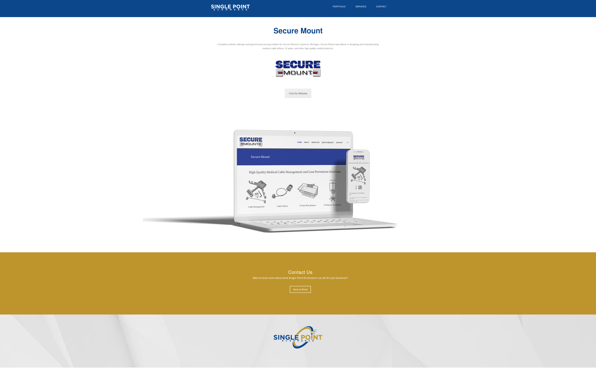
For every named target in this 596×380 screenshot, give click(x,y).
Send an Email (300, 289)
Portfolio (339, 6)
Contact (380, 6)
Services (360, 6)
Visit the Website (298, 93)
